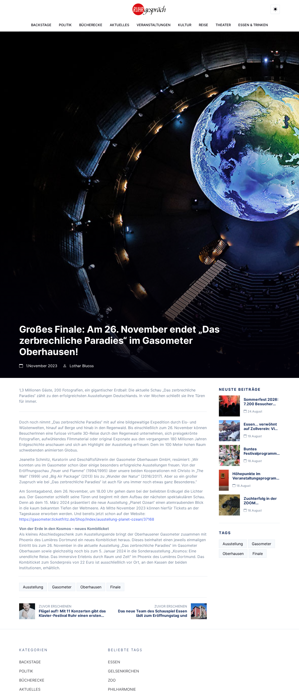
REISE (203, 25)
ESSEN (114, 662)
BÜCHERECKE (90, 25)
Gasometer (61, 587)
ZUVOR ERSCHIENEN (55, 606)
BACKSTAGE (41, 25)
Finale (115, 587)
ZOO (112, 680)
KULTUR (184, 25)
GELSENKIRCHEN (123, 671)
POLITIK (65, 25)
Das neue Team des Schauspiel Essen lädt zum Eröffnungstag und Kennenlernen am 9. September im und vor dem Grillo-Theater (152, 618)
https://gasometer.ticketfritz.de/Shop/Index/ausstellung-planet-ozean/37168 (86, 519)
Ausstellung (33, 587)
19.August (254, 436)
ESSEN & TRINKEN (253, 25)
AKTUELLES (119, 25)
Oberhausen (90, 587)
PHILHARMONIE (122, 689)
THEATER (223, 25)
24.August (254, 411)
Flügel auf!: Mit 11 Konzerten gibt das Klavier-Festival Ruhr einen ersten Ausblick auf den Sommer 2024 (72, 615)
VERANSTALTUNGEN (154, 25)
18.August (254, 461)
